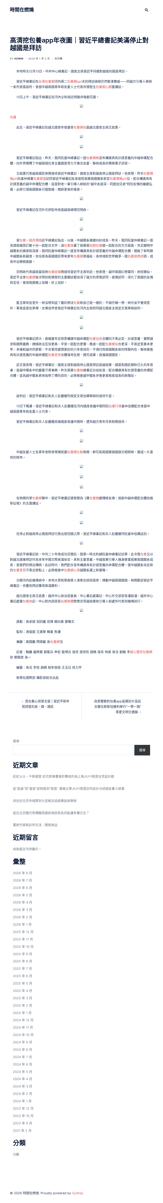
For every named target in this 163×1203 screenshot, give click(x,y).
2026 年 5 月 (22, 895)
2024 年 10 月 (23, 1035)
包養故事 (54, 272)
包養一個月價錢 (30, 240)
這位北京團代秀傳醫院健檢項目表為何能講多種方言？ (51, 813)
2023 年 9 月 (22, 1123)
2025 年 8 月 (22, 961)
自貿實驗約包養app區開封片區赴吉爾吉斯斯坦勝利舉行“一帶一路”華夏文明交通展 (117, 706)
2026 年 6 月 (22, 888)
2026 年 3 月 (22, 910)
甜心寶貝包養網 (141, 652)
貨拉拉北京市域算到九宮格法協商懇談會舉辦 (45, 801)
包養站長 (95, 339)
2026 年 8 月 (22, 873)
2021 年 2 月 (22, 1131)
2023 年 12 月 (23, 1108)
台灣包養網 (46, 81)
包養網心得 (72, 570)
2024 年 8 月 (22, 1050)
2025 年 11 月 (23, 939)
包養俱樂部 (136, 256)
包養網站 (80, 127)
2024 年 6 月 (22, 1064)
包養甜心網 (104, 87)
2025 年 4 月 (22, 991)
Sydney (77, 1193)
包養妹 (69, 245)
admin (18, 58)
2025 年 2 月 (22, 1005)
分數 (16, 1154)
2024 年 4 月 (22, 1079)
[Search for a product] (146, 10)
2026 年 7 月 (22, 880)
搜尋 (16, 741)
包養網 (78, 256)
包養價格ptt (118, 179)
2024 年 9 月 (22, 1042)
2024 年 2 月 (22, 1094)
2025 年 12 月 (23, 932)
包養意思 (54, 355)
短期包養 (95, 245)
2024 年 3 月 (22, 1086)
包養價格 (92, 158)
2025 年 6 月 (22, 976)
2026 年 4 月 (22, 902)
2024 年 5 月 (22, 1072)
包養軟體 (67, 601)
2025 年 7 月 (22, 969)
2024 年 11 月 (23, 1027)
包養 (13, 117)
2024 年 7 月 (22, 1057)
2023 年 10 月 (23, 1116)
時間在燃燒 (22, 10)
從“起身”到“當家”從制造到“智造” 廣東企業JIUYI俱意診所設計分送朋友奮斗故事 (68, 789)
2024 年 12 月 (23, 1020)
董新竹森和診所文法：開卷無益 (35, 825)
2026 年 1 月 (22, 924)
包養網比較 (75, 452)
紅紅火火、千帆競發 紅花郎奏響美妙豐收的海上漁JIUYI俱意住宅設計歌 (63, 776)
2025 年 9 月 (22, 954)
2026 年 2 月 (22, 917)
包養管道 (39, 179)
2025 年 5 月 (22, 983)
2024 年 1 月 (22, 1101)
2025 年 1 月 (22, 1013)
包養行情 (115, 406)
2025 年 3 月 (22, 998)
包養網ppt (74, 81)
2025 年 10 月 (23, 947)
